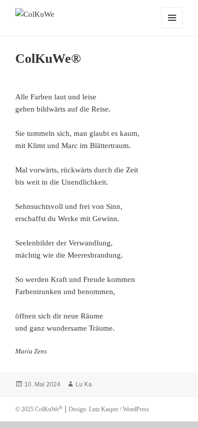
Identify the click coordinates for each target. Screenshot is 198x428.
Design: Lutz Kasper (93, 409)
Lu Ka (84, 384)
